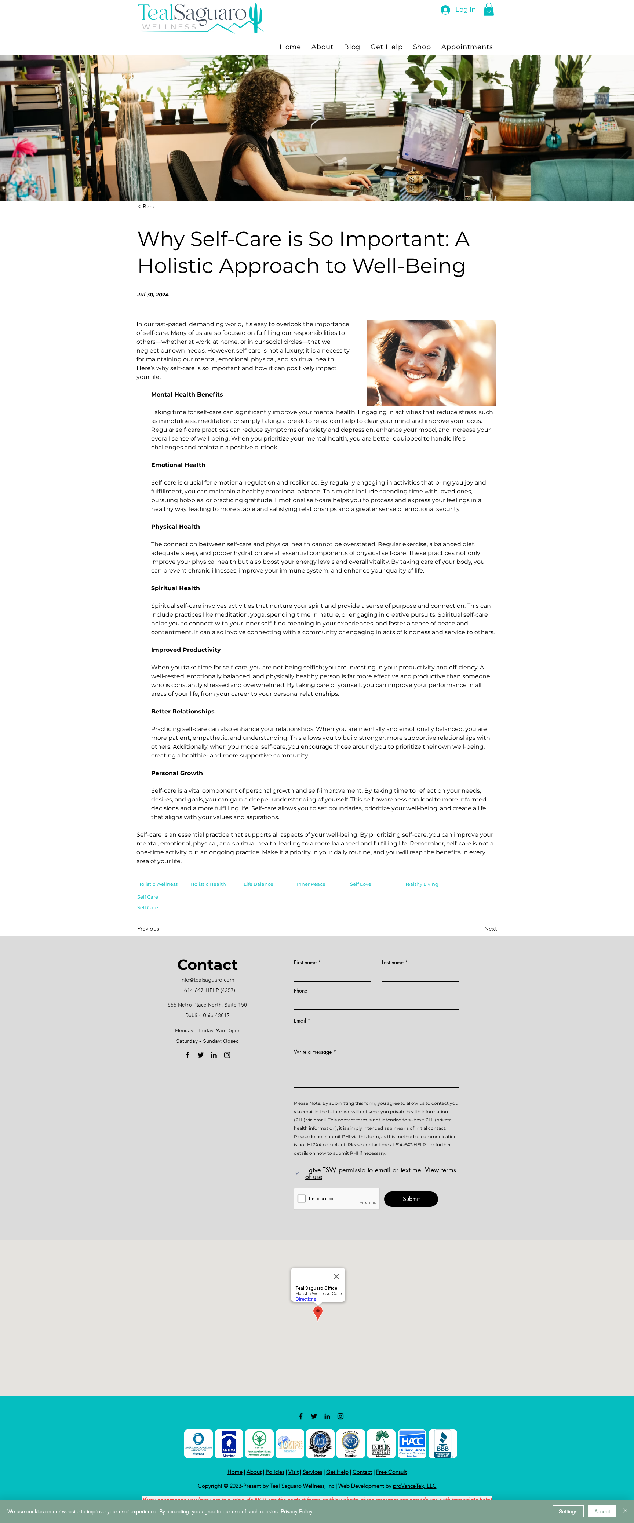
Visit (293, 1471)
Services (312, 1471)
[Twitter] (201, 1055)
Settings (568, 1511)
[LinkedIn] (214, 1055)
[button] (488, 9)
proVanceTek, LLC (415, 1485)
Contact (362, 1471)
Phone (300, 990)
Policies (275, 1471)
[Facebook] (187, 1055)
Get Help (337, 1471)
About (254, 1471)
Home (235, 1471)
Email (300, 1020)
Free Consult (391, 1471)
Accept (602, 1511)
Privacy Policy (297, 1511)
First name (305, 962)
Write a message (313, 1052)
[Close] (625, 1511)
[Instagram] (227, 1055)
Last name (393, 962)
